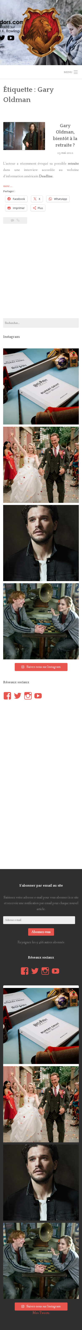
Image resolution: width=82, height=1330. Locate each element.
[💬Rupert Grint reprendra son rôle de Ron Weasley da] (41, 386)
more (7, 186)
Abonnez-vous (41, 932)
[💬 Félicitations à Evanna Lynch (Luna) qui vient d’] (41, 465)
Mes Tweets (41, 1313)
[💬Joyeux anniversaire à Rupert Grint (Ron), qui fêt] (41, 621)
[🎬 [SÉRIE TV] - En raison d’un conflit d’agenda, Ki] (41, 543)
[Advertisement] (41, 273)
